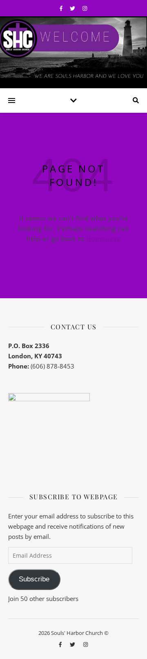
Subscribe (34, 579)
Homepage (103, 239)
